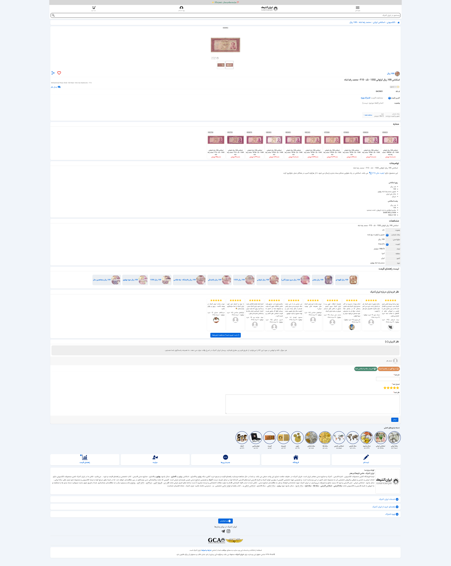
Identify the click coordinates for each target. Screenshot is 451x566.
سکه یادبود (299, 486)
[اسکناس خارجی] (339, 437)
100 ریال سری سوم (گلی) (290, 280)
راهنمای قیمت (85, 462)
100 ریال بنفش (318, 280)
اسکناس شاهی (249, 486)
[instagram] (228, 531)
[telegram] (223, 531)
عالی (384, 387)
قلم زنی (166, 483)
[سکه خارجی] (352, 437)
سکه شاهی (271, 486)
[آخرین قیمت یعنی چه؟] (389, 98)
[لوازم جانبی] (255, 437)
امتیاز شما (396, 384)
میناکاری (149, 483)
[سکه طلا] (325, 437)
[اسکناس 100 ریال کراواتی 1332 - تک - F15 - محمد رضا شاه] (225, 45)
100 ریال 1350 (156, 280)
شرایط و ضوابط (206, 550)
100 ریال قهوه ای (342, 280)
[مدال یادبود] (366, 437)
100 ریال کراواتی (263, 280)
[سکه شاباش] (311, 437)
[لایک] (59, 73)
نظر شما (397, 392)
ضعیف (397, 387)
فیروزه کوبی (158, 483)
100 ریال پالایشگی (215, 280)
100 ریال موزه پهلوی (130, 280)
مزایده (155, 462)
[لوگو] (269, 8)
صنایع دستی (195, 480)
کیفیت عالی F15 (378, 173)
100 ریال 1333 (239, 280)
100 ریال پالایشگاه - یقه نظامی (184, 280)
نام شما (397, 375)
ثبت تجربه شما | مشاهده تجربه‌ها (225, 335)
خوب (388, 387)
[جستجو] (53, 15)
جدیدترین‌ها (225, 462)
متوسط (391, 387)
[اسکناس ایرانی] (380, 437)
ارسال (395, 420)
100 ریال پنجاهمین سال (102, 280)
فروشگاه (296, 462)
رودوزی (132, 483)
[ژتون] (297, 437)
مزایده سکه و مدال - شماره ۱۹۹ (225, 2)
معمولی (394, 387)
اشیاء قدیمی (255, 480)
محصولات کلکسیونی (64, 476)
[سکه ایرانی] (394, 437)
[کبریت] (269, 437)
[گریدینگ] (217, 540)
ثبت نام (366, 462)
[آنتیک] (242, 437)
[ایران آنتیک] (399, 22)
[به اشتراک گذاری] (53, 72)
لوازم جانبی (226, 486)
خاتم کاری (140, 483)
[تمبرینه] (283, 437)
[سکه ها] (234, 540)
